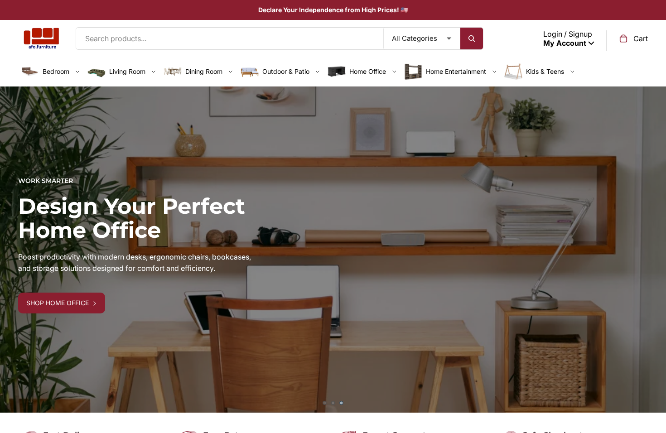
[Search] (471, 38)
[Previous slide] (14, 250)
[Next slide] (652, 250)
